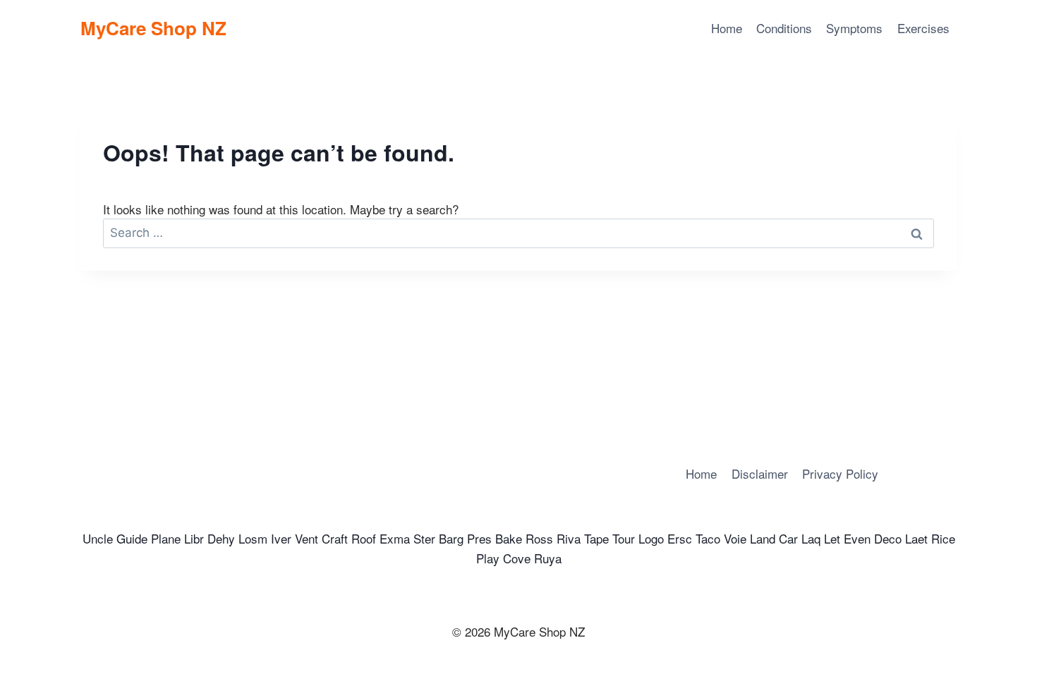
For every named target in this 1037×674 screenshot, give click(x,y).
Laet (916, 538)
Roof (363, 538)
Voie (735, 538)
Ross (539, 538)
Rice (943, 538)
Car (788, 538)
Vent (306, 538)
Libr (194, 538)
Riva (569, 538)
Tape (596, 538)
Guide (131, 538)
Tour (623, 538)
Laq (810, 538)
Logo (651, 538)
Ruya (548, 558)
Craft (335, 538)
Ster (424, 538)
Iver (281, 538)
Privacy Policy (840, 473)
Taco (708, 538)
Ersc (679, 538)
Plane (166, 538)
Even (857, 538)
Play (487, 558)
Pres (479, 538)
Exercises (923, 28)
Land (762, 538)
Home (726, 28)
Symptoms (854, 28)
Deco (888, 538)
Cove (516, 558)
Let (832, 538)
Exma (395, 538)
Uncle (98, 538)
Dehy (221, 538)
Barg (451, 538)
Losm (252, 538)
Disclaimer (760, 473)
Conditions (784, 28)
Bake (508, 538)
